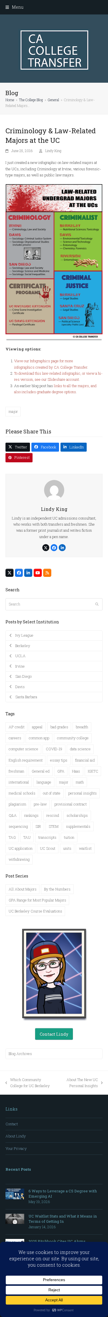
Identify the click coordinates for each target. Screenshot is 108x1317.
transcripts (47, 837)
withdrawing (19, 859)
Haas (76, 771)
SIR (38, 826)
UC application (21, 848)
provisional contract (70, 804)
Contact (11, 1123)
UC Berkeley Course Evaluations (35, 911)
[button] (14, 7)
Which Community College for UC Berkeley (27, 1083)
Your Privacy (16, 1148)
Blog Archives (20, 1053)
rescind (52, 815)
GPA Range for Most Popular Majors (37, 900)
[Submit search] (96, 604)
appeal (37, 726)
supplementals (78, 826)
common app (39, 737)
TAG (12, 837)
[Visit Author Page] (54, 489)
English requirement (26, 760)
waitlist (85, 848)
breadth (82, 726)
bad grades (59, 726)
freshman (16, 771)
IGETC (93, 771)
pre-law (40, 804)
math (80, 782)
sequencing (18, 826)
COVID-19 (54, 748)
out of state (51, 793)
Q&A (13, 815)
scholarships (77, 815)
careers (15, 737)
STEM (53, 826)
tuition (69, 837)
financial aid (85, 760)
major (13, 411)
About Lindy (15, 1136)
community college (73, 737)
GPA (61, 771)
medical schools (22, 793)
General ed (41, 771)
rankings (31, 815)
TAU (27, 837)
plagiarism (17, 804)
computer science (23, 748)
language (44, 782)
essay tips (58, 760)
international (19, 782)
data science (80, 748)
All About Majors (23, 889)
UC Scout (47, 848)
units (67, 848)
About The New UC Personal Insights (79, 1083)
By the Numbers (57, 889)
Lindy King (53, 150)
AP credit (16, 726)
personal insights (82, 793)
